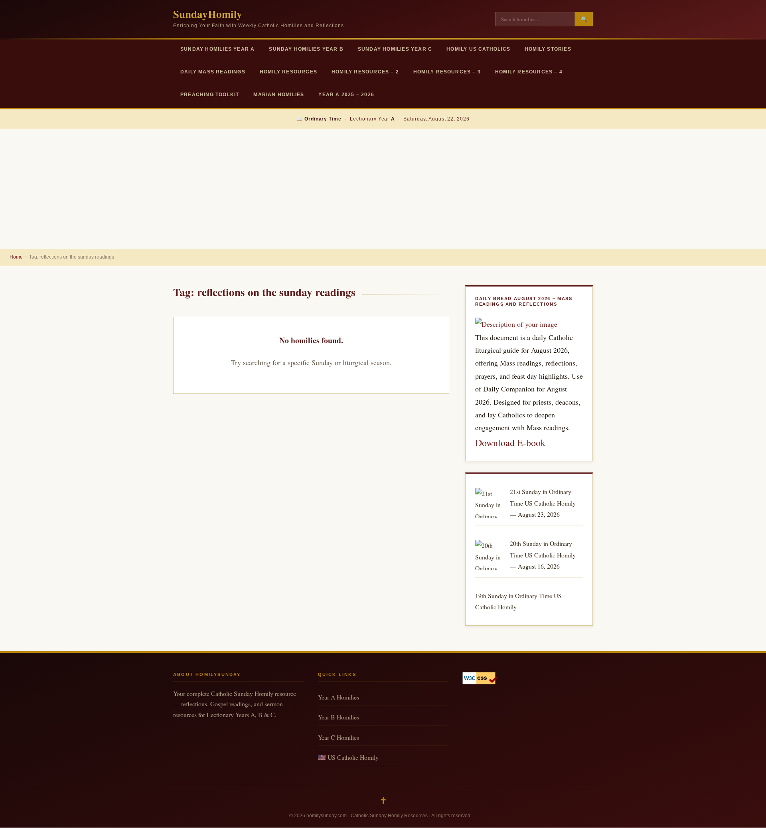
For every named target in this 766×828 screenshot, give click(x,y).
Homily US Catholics (478, 49)
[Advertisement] (383, 189)
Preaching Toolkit (209, 94)
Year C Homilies (338, 737)
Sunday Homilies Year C (395, 49)
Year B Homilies (338, 717)
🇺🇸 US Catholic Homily (348, 757)
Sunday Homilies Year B (306, 49)
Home (16, 257)
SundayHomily (207, 14)
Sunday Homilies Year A (217, 49)
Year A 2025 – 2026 (346, 94)
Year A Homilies (338, 697)
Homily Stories (548, 49)
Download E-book (510, 442)
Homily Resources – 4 (529, 72)
